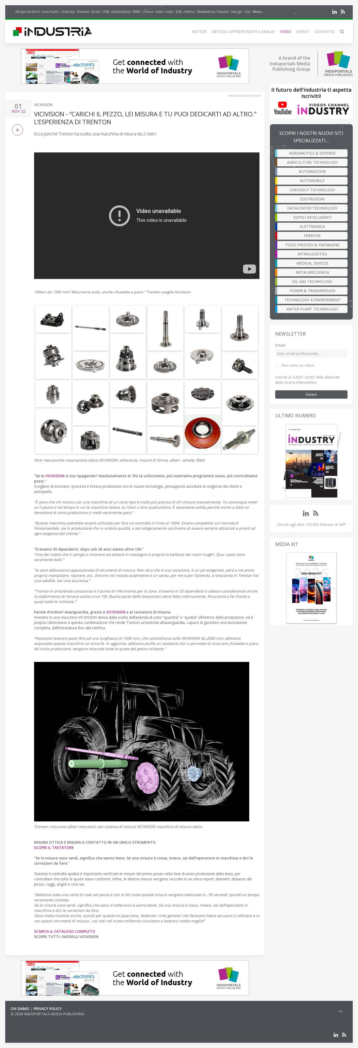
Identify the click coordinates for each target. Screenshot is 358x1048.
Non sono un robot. (298, 365)
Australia (68, 11)
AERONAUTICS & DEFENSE (312, 153)
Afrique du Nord (27, 11)
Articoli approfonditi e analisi (243, 31)
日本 (179, 11)
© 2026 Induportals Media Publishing (47, 1013)
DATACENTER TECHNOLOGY (312, 208)
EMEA (137, 11)
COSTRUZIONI (312, 198)
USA (248, 11)
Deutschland (121, 11)
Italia (159, 11)
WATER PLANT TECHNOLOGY (312, 308)
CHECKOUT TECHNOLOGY (312, 189)
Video (285, 31)
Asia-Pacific (50, 11)
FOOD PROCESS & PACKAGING (312, 244)
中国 (106, 11)
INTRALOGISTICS (312, 253)
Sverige (236, 11)
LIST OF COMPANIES (28, 1019)
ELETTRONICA (312, 226)
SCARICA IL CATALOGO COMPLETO (64, 931)
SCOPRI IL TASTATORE (54, 847)
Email (280, 345)
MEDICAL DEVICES (312, 263)
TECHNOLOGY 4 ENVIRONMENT (312, 299)
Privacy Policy (48, 1008)
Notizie (199, 31)
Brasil (96, 11)
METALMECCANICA (312, 272)
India (169, 11)
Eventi (302, 31)
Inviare (311, 394)
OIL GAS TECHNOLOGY (312, 281)
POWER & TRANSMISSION (312, 290)
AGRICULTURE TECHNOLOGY (312, 162)
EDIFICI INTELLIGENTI (312, 217)
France (148, 11)
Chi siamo (19, 1008)
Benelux (83, 11)
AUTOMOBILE (312, 180)
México (190, 11)
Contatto (324, 31)
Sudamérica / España (213, 11)
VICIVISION (115, 612)
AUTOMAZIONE (312, 171)
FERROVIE (312, 235)
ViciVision (43, 104)
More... (258, 11)
